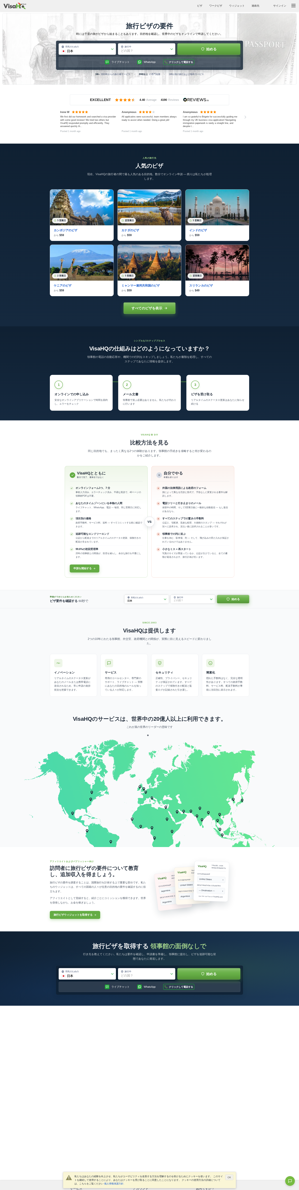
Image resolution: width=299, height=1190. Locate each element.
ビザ (199, 5)
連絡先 (255, 5)
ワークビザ (215, 5)
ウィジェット (237, 5)
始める (211, 49)
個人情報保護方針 (114, 1183)
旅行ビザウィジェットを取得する (73, 914)
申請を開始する (83, 568)
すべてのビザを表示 (147, 308)
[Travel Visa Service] (14, 6)
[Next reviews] (245, 117)
